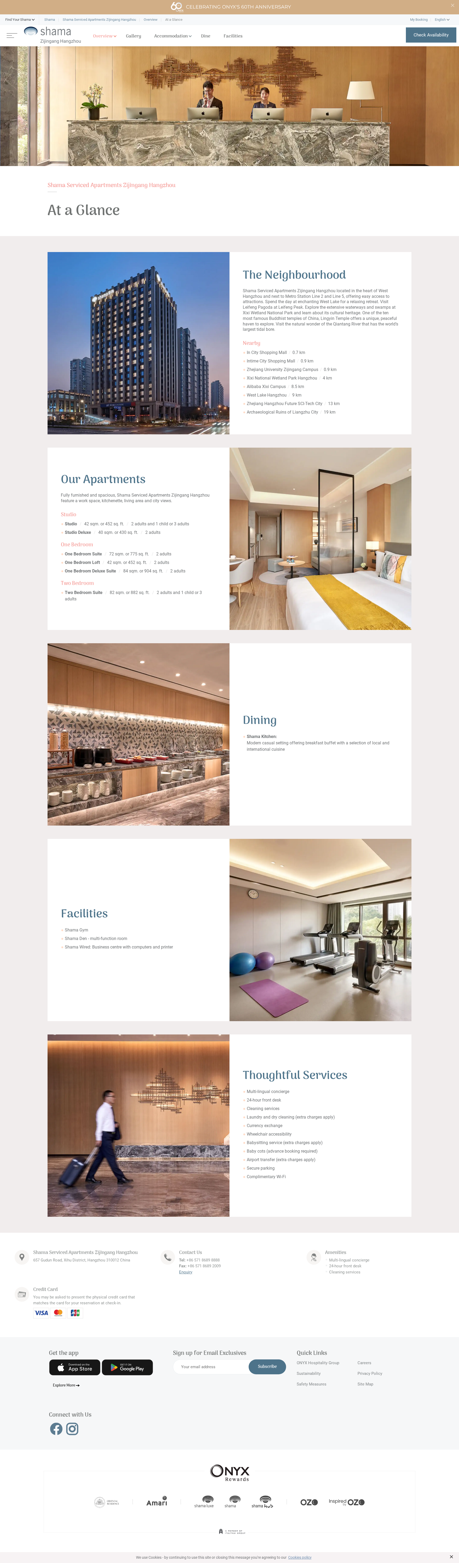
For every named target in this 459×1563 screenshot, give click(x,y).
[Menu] (12, 35)
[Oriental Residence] (106, 1501)
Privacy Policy (370, 1373)
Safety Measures (311, 1384)
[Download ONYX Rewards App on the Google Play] (127, 1367)
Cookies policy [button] (300, 1557)
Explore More (64, 1386)
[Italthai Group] (232, 1535)
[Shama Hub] (262, 1501)
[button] (18, 20)
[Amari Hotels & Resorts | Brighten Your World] (156, 1501)
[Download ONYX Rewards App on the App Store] (75, 1367)
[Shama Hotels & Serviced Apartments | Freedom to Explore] (232, 1501)
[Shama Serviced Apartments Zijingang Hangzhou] (52, 35)
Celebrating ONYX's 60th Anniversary (238, 7)
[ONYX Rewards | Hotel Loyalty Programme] (230, 1470)
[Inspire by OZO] (347, 1501)
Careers (364, 1362)
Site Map (365, 1384)
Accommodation (171, 36)
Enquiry (185, 1272)
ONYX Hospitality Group (318, 1362)
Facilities (233, 36)
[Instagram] (72, 1428)
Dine (205, 36)
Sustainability (309, 1373)
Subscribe (267, 1366)
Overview (103, 36)
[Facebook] (56, 1428)
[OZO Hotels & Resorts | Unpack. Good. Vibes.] (309, 1501)
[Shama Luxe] (204, 1501)
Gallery (133, 36)
